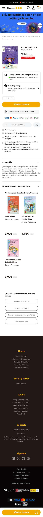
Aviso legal (21, 414)
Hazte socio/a (21, 384)
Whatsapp (20, 433)
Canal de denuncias (21, 411)
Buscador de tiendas (21, 362)
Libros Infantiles (7, 36)
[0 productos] (39, 9)
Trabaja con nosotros (20, 365)
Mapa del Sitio (22, 469)
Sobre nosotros (20, 356)
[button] (33, 8)
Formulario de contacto (21, 430)
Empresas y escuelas (21, 368)
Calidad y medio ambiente (21, 359)
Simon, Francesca (26, 50)
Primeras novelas (7, 39)
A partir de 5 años (33, 36)
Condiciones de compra (21, 402)
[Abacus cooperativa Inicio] (14, 9)
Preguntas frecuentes (21, 400)
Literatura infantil (20, 36)
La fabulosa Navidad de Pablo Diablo (13, 260)
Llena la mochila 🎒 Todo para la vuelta (21, 2)
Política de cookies (20, 408)
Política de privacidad (21, 405)
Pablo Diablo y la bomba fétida (28, 217)
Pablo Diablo (10, 216)
